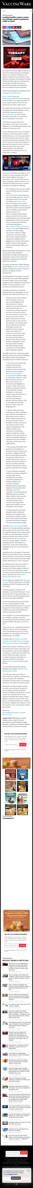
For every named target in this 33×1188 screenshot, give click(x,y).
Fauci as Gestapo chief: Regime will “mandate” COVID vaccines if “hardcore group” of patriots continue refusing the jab (20, 977)
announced (10, 661)
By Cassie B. (17, 1083)
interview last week (10, 114)
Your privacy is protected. (9, 749)
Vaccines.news (7, 714)
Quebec (9, 98)
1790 (14, 492)
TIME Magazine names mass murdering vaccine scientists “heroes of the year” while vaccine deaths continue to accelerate (19, 1025)
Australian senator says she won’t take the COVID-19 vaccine (19, 1123)
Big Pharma (16, 718)
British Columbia (7, 96)
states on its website (16, 526)
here (26, 294)
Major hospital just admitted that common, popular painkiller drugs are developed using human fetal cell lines (19, 987)
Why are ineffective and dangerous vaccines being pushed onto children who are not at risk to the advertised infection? (19, 997)
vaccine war (17, 726)
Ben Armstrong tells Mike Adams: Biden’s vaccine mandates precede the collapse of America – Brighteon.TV (19, 1137)
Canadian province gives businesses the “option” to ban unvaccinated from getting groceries (19, 1088)
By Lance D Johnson (19, 1001)
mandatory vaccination (16, 724)
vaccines (24, 726)
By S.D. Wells (17, 1029)
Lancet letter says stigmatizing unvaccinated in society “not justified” (19, 1054)
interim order (21, 201)
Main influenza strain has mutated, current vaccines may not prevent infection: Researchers (18, 1061)
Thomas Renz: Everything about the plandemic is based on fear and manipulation (19, 1046)
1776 (14, 490)
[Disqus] (16, 842)
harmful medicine (16, 722)
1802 (18, 490)
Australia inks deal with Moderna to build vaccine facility (18, 1129)
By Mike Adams (18, 971)
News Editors (14, 24)
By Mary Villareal (18, 1132)
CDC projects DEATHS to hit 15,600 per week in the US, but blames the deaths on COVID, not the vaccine (19, 1107)
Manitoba (18, 98)
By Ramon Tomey (18, 1125)
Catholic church (7, 720)
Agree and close (16, 1178)
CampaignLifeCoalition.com (11, 93)
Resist (10, 726)
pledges (21, 538)
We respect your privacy (23, 1162)
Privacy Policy (13, 1174)
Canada (23, 718)
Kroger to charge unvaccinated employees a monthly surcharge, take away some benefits (19, 1079)
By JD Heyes (17, 981)
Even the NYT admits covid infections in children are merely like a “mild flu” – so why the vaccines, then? (19, 1115)
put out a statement (18, 267)
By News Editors (18, 1042)
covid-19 (16, 720)
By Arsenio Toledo (19, 1091)
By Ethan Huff (18, 1007)
